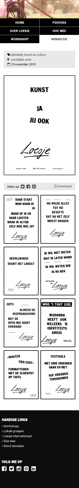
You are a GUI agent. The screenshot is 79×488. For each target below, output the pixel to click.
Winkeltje (59, 39)
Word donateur (14, 446)
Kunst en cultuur (35, 54)
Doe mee (59, 31)
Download (65, 186)
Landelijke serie (21, 59)
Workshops (11, 426)
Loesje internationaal (18, 436)
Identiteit (17, 54)
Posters (59, 22)
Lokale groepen (14, 431)
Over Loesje (20, 31)
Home (19, 22)
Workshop (19, 39)
